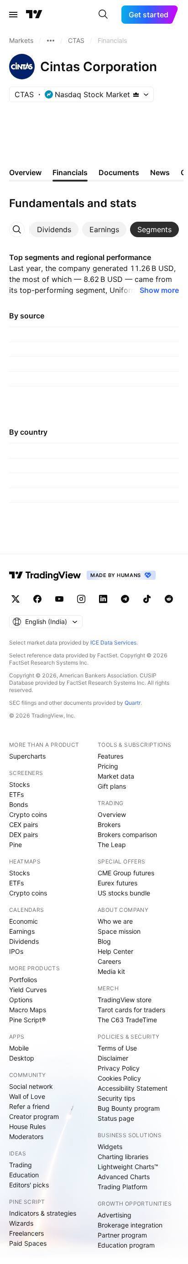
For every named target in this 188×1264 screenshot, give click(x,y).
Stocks (19, 784)
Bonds (18, 804)
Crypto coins (28, 814)
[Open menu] (13, 14)
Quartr (133, 702)
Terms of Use (117, 1048)
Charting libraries (123, 1156)
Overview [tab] (25, 172)
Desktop (21, 1058)
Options (20, 1000)
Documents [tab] (119, 172)
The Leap (112, 844)
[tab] (54, 229)
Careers (109, 961)
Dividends (24, 941)
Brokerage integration (130, 1225)
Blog (104, 941)
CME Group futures (126, 873)
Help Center (115, 951)
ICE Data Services (113, 642)
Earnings (22, 931)
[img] (136, 94)
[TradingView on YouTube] (59, 599)
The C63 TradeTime (127, 1020)
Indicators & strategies (42, 1213)
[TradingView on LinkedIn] (103, 599)
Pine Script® (27, 1020)
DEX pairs (23, 834)
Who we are (115, 921)
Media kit (111, 971)
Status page (116, 1118)
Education (24, 1175)
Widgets (110, 1146)
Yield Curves (28, 990)
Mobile (19, 1048)
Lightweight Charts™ (128, 1166)
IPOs (16, 951)
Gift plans (112, 786)
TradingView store (124, 1000)
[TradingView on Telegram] (125, 599)
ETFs (16, 794)
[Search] (103, 14)
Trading (20, 1165)
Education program (126, 1245)
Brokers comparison (127, 834)
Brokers (109, 824)
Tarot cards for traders (131, 1010)
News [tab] (160, 172)
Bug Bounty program (129, 1108)
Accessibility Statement (132, 1088)
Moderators (26, 1136)
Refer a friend (29, 1106)
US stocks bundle (124, 893)
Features (110, 756)
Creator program (34, 1116)
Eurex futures (117, 883)
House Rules (27, 1126)
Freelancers (26, 1233)
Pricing (108, 766)
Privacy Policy (119, 1068)
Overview (112, 814)
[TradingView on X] (15, 599)
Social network (31, 1086)
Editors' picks (29, 1185)
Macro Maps (27, 1010)
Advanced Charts (124, 1177)
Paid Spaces (28, 1243)
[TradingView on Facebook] (37, 599)
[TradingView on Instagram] (81, 599)
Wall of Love (27, 1096)
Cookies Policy (119, 1078)
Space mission (119, 931)
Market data (116, 776)
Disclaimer (113, 1058)
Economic (23, 921)
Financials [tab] (70, 172)
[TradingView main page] (34, 14)
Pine (15, 844)
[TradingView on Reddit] (168, 599)
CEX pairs (23, 824)
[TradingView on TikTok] (147, 599)
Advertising (114, 1215)
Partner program (122, 1235)
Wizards (21, 1223)
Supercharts (27, 756)
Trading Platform (122, 1187)
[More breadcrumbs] (51, 40)
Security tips (116, 1098)
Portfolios (23, 979)
